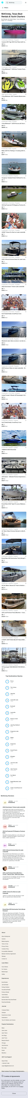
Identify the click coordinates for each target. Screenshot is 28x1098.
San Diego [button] (4, 1035)
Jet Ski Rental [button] (5, 984)
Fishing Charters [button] (5, 987)
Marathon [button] (4, 1052)
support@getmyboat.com (8, 1065)
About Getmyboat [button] (6, 936)
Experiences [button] (5, 978)
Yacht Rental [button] (5, 994)
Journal (4, 1006)
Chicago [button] (4, 1043)
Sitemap (4, 956)
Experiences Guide (6, 1015)
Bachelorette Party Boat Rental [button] (9, 999)
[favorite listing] (25, 40)
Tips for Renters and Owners (8, 1020)
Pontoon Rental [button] (5, 992)
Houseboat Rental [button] (6, 989)
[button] (4, 19)
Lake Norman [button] (5, 1045)
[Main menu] (26, 2)
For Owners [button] (4, 969)
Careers (4, 938)
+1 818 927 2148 (5, 1063)
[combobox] (13, 2)
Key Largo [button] (4, 1047)
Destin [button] (3, 1050)
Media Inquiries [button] (5, 941)
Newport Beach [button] (5, 1040)
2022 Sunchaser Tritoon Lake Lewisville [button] (14, 807)
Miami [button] (3, 1028)
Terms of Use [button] (17, 1082)
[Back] (3, 31)
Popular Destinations (8, 1024)
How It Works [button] (5, 966)
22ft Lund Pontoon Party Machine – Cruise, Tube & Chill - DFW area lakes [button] (13, 873)
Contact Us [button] (4, 958)
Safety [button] (3, 974)
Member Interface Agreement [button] (9, 953)
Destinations (4, 1017)
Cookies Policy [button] (5, 948)
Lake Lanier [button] (4, 1030)
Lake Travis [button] (4, 1038)
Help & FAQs (5, 1060)
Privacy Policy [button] (5, 946)
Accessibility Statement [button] (7, 951)
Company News (5, 1010)
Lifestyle (4, 1012)
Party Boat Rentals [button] (6, 1002)
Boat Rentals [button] (5, 982)
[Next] (25, 31)
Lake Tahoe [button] (4, 1033)
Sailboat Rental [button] (5, 997)
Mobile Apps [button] (5, 971)
